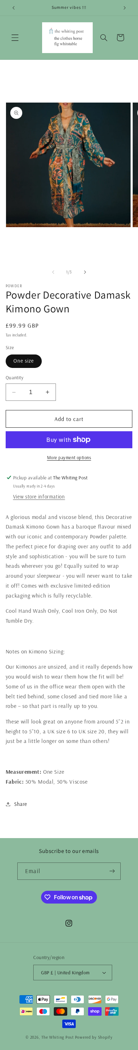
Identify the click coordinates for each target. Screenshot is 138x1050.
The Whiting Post (57, 1037)
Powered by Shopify (94, 1037)
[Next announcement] (124, 8)
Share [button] (20, 804)
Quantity (14, 377)
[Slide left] (53, 272)
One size (23, 360)
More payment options (69, 457)
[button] (15, 37)
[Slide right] (85, 272)
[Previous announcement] (13, 8)
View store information (39, 496)
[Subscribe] (112, 871)
